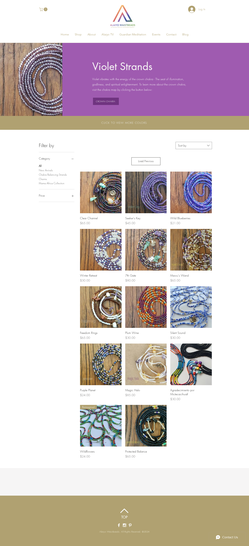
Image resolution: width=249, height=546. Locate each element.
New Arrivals (46, 170)
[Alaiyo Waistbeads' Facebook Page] (118, 525)
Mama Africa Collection (51, 183)
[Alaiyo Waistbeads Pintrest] (130, 525)
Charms (43, 179)
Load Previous (146, 161)
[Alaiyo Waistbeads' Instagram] (124, 525)
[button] (43, 9)
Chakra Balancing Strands (53, 174)
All (40, 166)
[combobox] (194, 145)
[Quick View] (101, 192)
